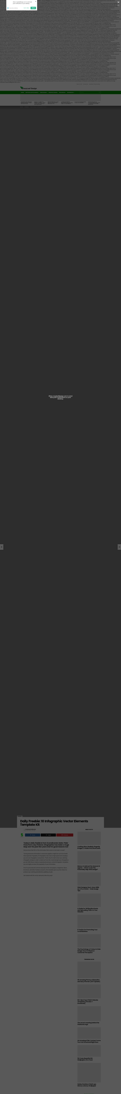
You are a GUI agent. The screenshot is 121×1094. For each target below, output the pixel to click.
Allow (33, 8)
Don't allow (26, 8)
